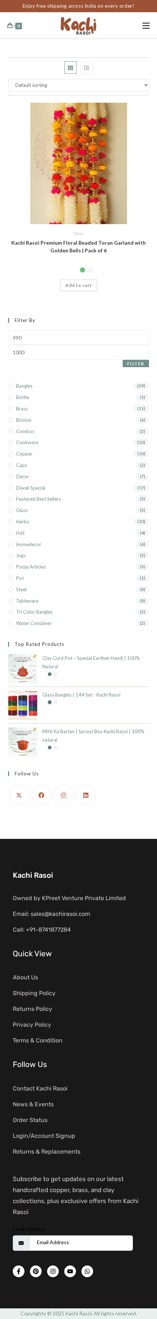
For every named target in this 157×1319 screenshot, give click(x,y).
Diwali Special (30, 488)
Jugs (21, 555)
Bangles (24, 386)
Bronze (23, 420)
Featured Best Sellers (38, 499)
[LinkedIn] (86, 795)
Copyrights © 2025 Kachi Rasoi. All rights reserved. (78, 1313)
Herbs (22, 522)
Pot (20, 578)
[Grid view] (70, 67)
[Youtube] (70, 1271)
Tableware (27, 601)
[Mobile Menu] (146, 25)
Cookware (27, 442)
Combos (25, 431)
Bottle (22, 397)
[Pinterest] (36, 1271)
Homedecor (28, 544)
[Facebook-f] (18, 1271)
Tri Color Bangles (34, 612)
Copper (24, 454)
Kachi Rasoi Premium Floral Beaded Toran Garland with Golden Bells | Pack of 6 (78, 246)
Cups (21, 465)
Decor (78, 233)
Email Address (29, 1229)
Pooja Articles (31, 567)
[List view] (86, 67)
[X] (19, 795)
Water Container (33, 623)
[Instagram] (64, 795)
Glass (22, 510)
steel (21, 589)
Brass (22, 409)
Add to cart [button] (78, 285)
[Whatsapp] (87, 1271)
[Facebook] (41, 795)
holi (20, 533)
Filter (135, 363)
